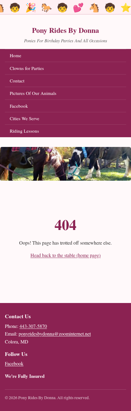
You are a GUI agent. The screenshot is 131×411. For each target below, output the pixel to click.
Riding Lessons (24, 131)
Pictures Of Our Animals (33, 93)
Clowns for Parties (27, 68)
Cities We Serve (24, 118)
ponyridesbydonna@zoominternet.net (55, 333)
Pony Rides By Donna (65, 30)
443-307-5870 (33, 326)
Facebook (36, 106)
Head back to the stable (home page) (65, 255)
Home (15, 55)
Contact (17, 81)
